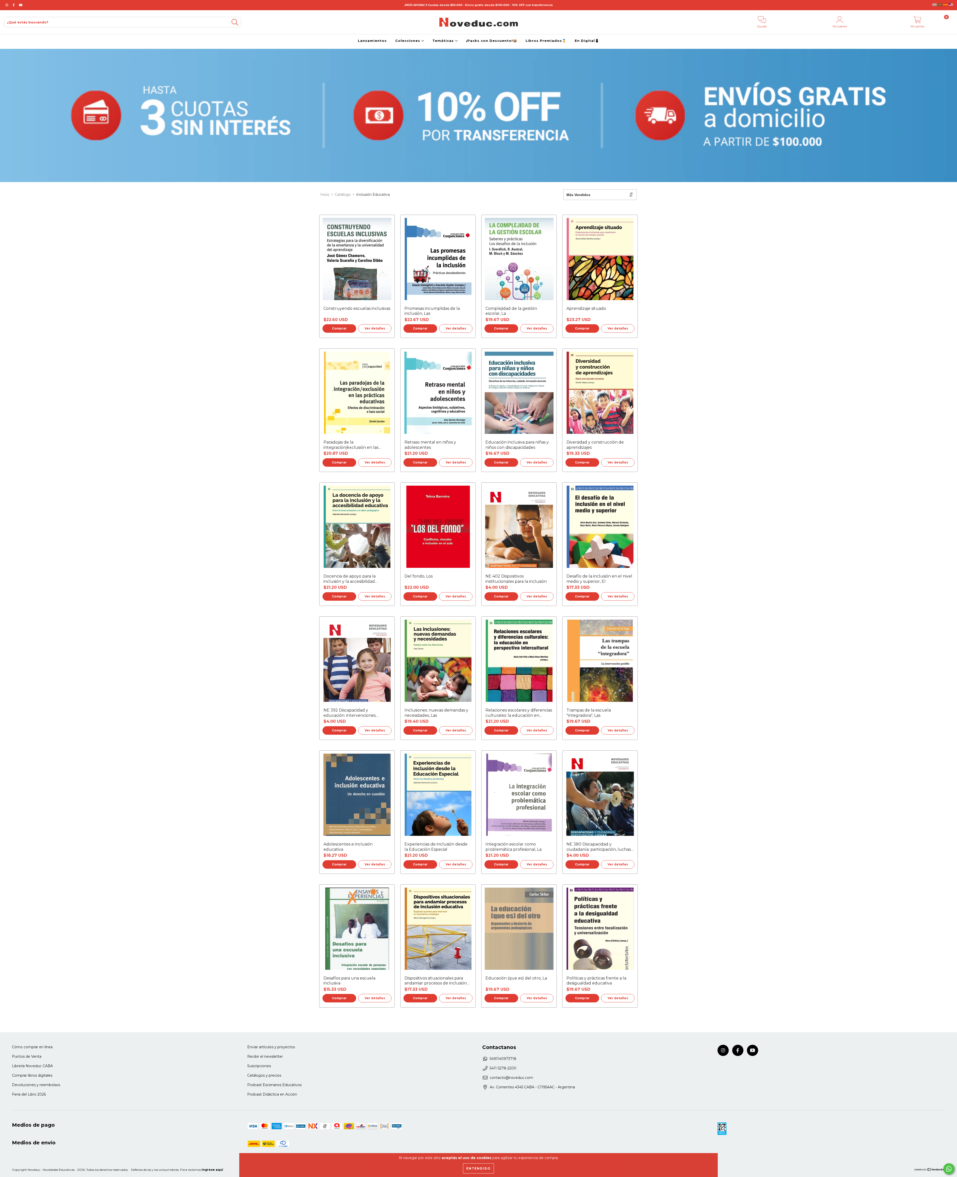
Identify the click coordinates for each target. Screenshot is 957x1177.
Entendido (478, 1168)
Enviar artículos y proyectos (271, 1047)
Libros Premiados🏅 (546, 41)
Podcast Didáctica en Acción (272, 1094)
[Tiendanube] (929, 1170)
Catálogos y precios (264, 1075)
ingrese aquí (212, 1170)
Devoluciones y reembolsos (36, 1085)
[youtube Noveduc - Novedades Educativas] (20, 5)
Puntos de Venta (26, 1056)
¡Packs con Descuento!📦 (491, 41)
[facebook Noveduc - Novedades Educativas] (14, 5)
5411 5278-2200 (503, 1068)
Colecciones (408, 41)
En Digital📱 (587, 41)
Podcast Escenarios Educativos (274, 1085)
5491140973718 (503, 1058)
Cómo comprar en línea (32, 1047)
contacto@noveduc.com (511, 1077)
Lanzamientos (372, 41)
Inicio (324, 194)
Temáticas (443, 41)
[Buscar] (234, 22)
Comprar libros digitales (32, 1075)
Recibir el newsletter (265, 1056)
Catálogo (343, 194)
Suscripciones (259, 1066)
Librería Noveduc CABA (32, 1066)
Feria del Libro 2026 (29, 1094)
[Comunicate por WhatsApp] (949, 1169)
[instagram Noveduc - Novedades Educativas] (7, 5)
